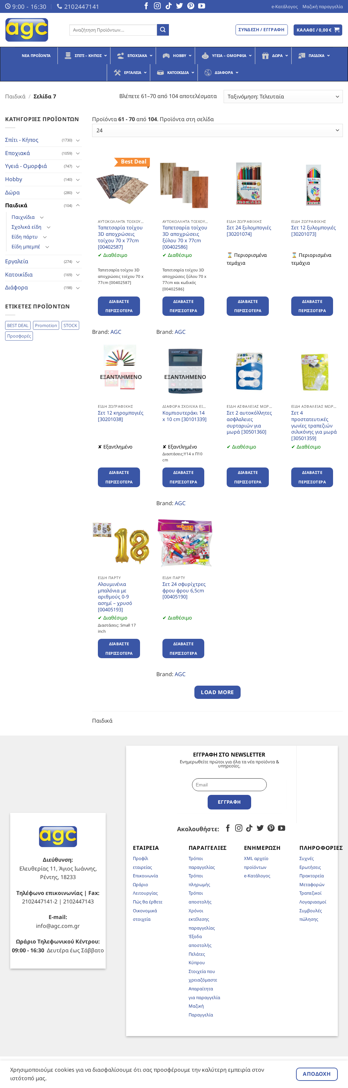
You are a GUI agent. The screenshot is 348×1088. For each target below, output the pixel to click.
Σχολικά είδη (26, 227)
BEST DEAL (18, 325)
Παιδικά (15, 96)
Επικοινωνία (145, 876)
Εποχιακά (17, 153)
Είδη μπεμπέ (26, 246)
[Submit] (163, 30)
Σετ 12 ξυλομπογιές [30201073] (313, 231)
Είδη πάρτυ (25, 236)
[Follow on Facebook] (146, 6)
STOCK (70, 325)
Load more (217, 692)
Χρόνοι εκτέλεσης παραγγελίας (202, 919)
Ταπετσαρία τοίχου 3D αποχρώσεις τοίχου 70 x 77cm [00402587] (120, 237)
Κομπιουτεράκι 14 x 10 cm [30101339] (184, 416)
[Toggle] (78, 140)
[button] (318, 30)
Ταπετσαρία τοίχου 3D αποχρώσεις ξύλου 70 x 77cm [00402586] (184, 237)
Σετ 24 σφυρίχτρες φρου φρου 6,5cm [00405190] (184, 590)
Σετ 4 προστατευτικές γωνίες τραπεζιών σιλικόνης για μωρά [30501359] (314, 425)
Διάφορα (16, 287)
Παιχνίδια (23, 217)
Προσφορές (19, 336)
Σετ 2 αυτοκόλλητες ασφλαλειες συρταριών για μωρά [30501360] (249, 422)
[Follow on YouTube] (201, 6)
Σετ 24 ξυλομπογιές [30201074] (249, 231)
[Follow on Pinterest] (190, 6)
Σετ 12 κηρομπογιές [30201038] (120, 416)
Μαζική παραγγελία (322, 6)
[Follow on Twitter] (179, 6)
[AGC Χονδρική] (32, 30)
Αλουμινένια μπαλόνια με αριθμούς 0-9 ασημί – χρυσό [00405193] (115, 597)
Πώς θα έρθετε (147, 902)
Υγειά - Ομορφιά (26, 166)
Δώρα (12, 192)
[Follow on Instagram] (157, 6)
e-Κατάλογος (285, 6)
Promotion (46, 325)
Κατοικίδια (19, 274)
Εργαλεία (16, 261)
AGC (115, 332)
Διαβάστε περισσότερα (119, 306)
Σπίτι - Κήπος (21, 140)
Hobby (13, 179)
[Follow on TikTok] (168, 6)
